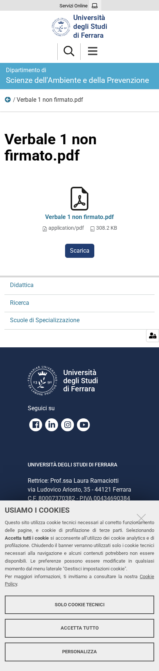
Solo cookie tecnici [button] (80, 604)
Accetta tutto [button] (80, 628)
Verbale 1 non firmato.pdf (79, 216)
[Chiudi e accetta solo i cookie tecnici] (141, 518)
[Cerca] (69, 51)
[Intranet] (95, 6)
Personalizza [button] (79, 651)
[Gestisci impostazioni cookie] (152, 335)
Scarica (79, 250)
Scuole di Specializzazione (45, 320)
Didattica (22, 285)
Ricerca (8, 101)
